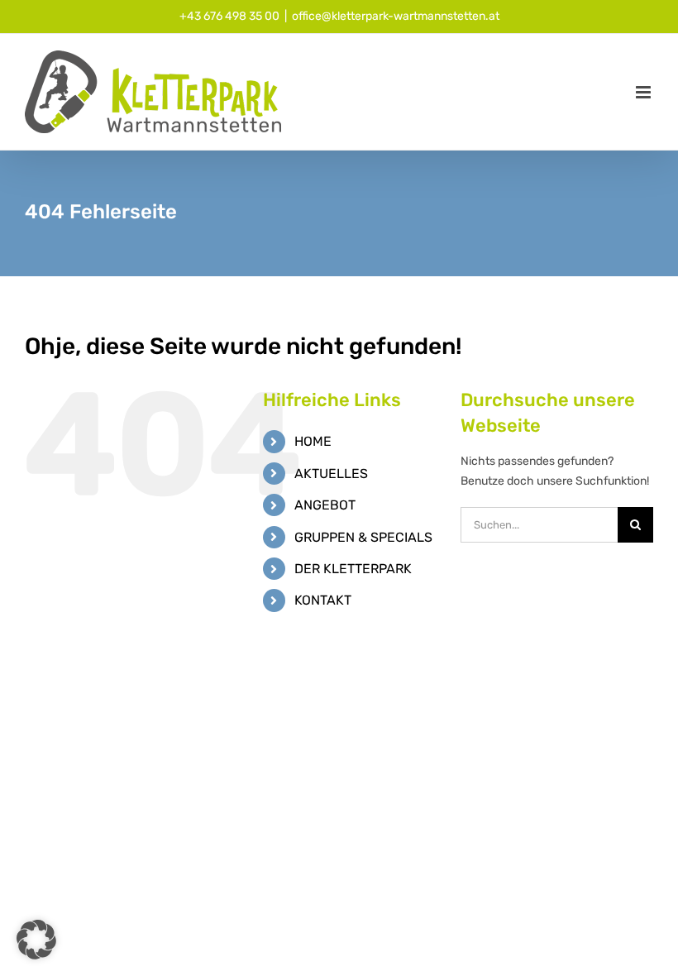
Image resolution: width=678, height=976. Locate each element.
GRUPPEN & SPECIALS (363, 537)
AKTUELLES (331, 473)
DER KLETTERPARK (353, 569)
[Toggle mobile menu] (644, 92)
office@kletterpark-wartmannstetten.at (395, 16)
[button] (36, 939)
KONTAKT (322, 600)
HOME (313, 441)
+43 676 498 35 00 (229, 16)
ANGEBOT (325, 505)
